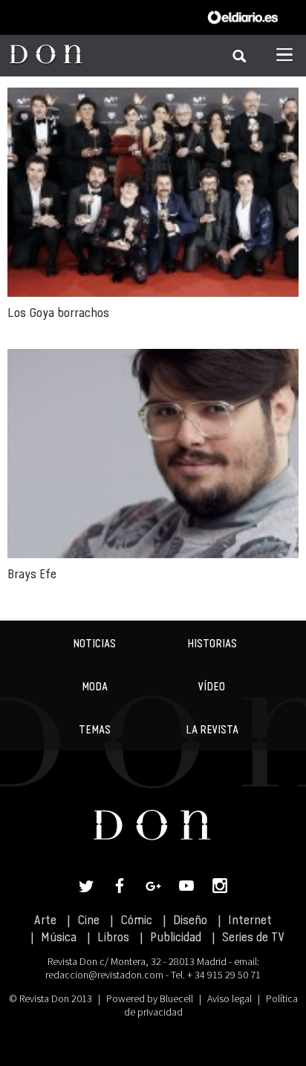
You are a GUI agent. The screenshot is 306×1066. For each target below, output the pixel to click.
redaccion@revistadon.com (104, 974)
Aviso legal (229, 998)
